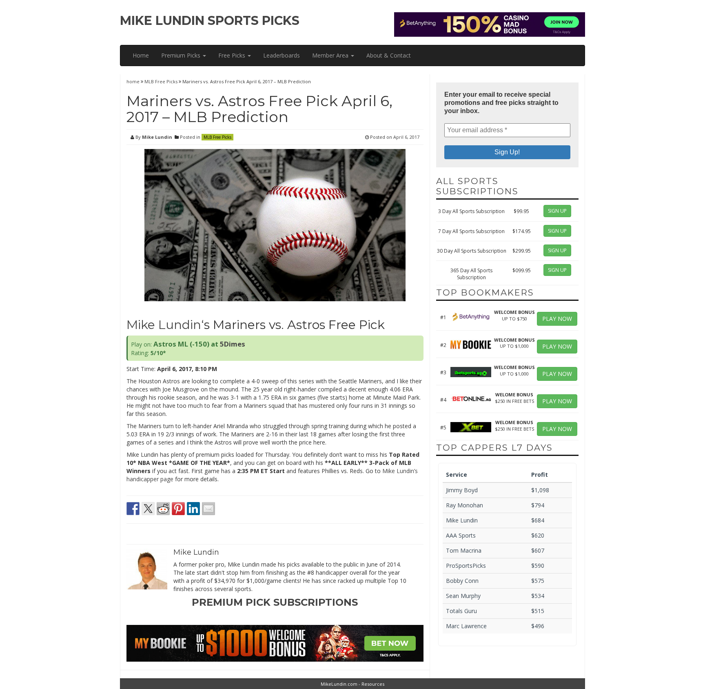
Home (141, 55)
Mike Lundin (157, 137)
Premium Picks (181, 55)
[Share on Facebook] (133, 508)
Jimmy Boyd (462, 490)
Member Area (331, 55)
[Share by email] (208, 508)
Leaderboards (281, 55)
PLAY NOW (557, 318)
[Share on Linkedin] (193, 508)
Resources (372, 684)
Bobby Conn (462, 581)
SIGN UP (557, 210)
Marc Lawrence (466, 626)
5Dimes (232, 344)
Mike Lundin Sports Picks (209, 20)
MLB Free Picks (160, 81)
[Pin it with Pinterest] (178, 508)
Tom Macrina (463, 550)
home (133, 81)
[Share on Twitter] (148, 508)
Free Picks (232, 55)
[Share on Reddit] (163, 508)
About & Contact (388, 55)
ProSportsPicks (466, 565)
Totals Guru (461, 611)
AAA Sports (461, 535)
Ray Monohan (464, 505)
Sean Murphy (463, 596)
